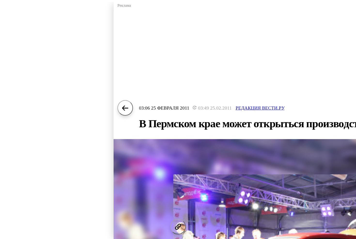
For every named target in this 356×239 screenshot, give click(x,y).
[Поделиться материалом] (178, 226)
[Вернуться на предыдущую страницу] (125, 108)
